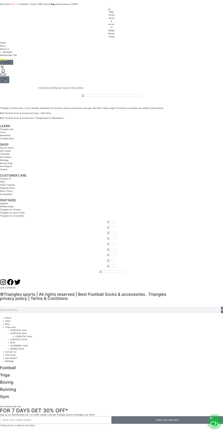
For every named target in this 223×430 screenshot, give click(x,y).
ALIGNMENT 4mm (19, 345)
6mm (12, 342)
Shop (7, 321)
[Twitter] (17, 282)
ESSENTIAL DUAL (19, 339)
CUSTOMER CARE (13, 175)
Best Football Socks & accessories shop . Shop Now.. (26, 113)
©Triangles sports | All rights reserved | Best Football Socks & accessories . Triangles (83, 294)
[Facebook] (10, 282)
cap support (11, 358)
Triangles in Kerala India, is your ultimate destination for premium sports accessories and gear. (46, 108)
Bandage (9, 361)
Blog (7, 324)
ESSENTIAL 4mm (18, 330)
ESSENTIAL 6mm (18, 333)
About (8, 318)
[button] (2, 67)
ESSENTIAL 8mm (23, 336)
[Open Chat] (214, 421)
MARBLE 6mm (17, 348)
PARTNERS (8, 200)
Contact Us (10, 352)
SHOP (4, 144)
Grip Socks (10, 355)
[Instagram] (3, 282)
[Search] (222, 310)
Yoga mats (10, 327)
